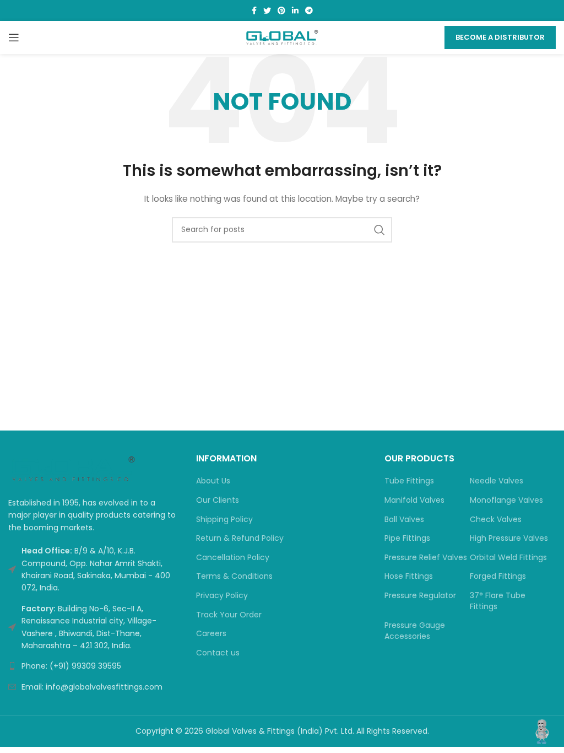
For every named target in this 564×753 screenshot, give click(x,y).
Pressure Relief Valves (425, 557)
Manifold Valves (414, 500)
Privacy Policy (222, 595)
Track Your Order (229, 615)
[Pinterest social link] (281, 10)
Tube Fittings (409, 481)
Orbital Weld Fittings (508, 557)
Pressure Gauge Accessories (414, 631)
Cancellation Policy (232, 557)
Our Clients (217, 500)
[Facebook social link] (254, 10)
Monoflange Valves (506, 500)
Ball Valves (404, 519)
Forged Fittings (498, 576)
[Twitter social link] (267, 10)
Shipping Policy (224, 519)
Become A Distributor (500, 37)
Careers (211, 633)
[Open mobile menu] (14, 37)
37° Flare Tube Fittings (497, 601)
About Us (213, 481)
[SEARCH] (379, 230)
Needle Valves (496, 481)
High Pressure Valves (509, 538)
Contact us (218, 653)
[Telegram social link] (309, 10)
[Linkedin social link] (295, 10)
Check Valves (496, 519)
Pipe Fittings (407, 538)
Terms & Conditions (234, 576)
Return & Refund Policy (240, 538)
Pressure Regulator (420, 595)
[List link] (94, 666)
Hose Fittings (408, 576)
